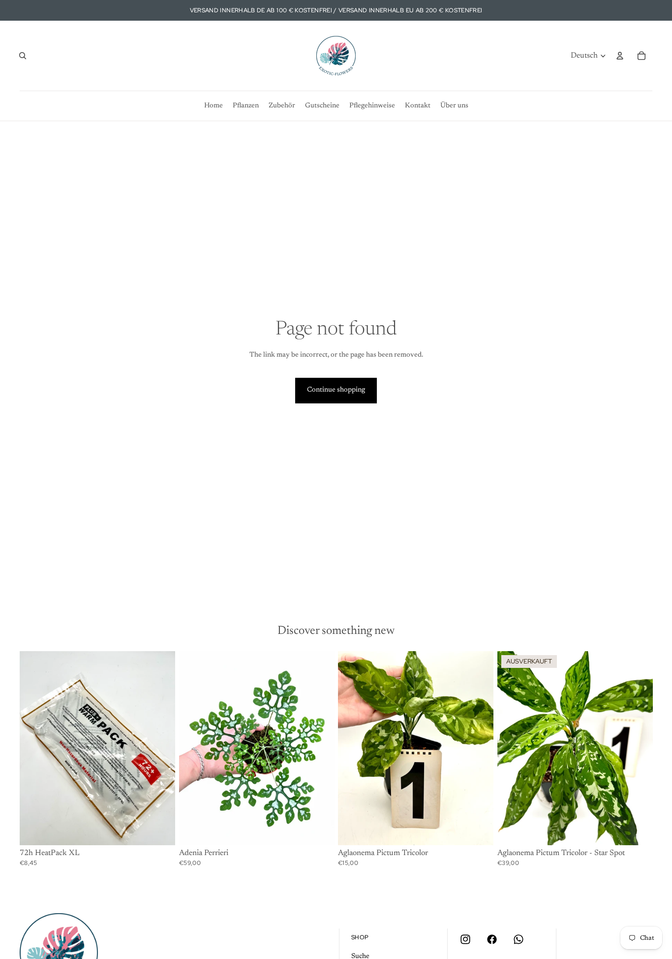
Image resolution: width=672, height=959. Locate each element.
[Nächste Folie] (637, 748)
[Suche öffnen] (22, 55)
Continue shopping (336, 390)
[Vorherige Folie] (512, 748)
